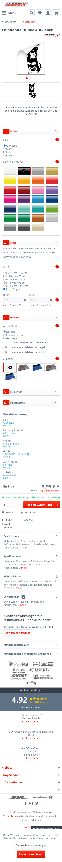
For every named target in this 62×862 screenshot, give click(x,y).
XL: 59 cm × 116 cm (17, 286)
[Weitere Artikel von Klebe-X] (51, 35)
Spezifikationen (13, 556)
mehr (23, 547)
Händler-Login (29, 826)
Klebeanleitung (12, 576)
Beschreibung (12, 536)
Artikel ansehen (31, 721)
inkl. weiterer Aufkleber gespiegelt (26, 347)
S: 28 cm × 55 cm (15, 276)
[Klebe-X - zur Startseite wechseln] (16, 5)
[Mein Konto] (48, 12)
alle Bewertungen (31, 707)
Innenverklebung (16, 335)
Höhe (32, 295)
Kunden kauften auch (16, 644)
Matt (9, 149)
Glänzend (11, 145)
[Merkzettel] (39, 12)
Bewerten (30, 512)
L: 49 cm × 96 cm (15, 282)
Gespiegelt (12, 338)
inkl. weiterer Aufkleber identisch (25, 352)
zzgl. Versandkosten (49, 490)
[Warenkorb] (56, 12)
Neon (9, 152)
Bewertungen (11, 596)
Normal (10, 331)
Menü (12, 13)
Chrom (10, 155)
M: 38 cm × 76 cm (16, 279)
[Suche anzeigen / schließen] (31, 12)
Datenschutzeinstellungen (31, 845)
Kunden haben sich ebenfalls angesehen (27, 653)
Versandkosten (10, 816)
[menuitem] (9, 12)
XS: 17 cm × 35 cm (16, 272)
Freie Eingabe (14, 289)
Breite (6, 295)
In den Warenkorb (39, 505)
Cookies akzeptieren (31, 854)
